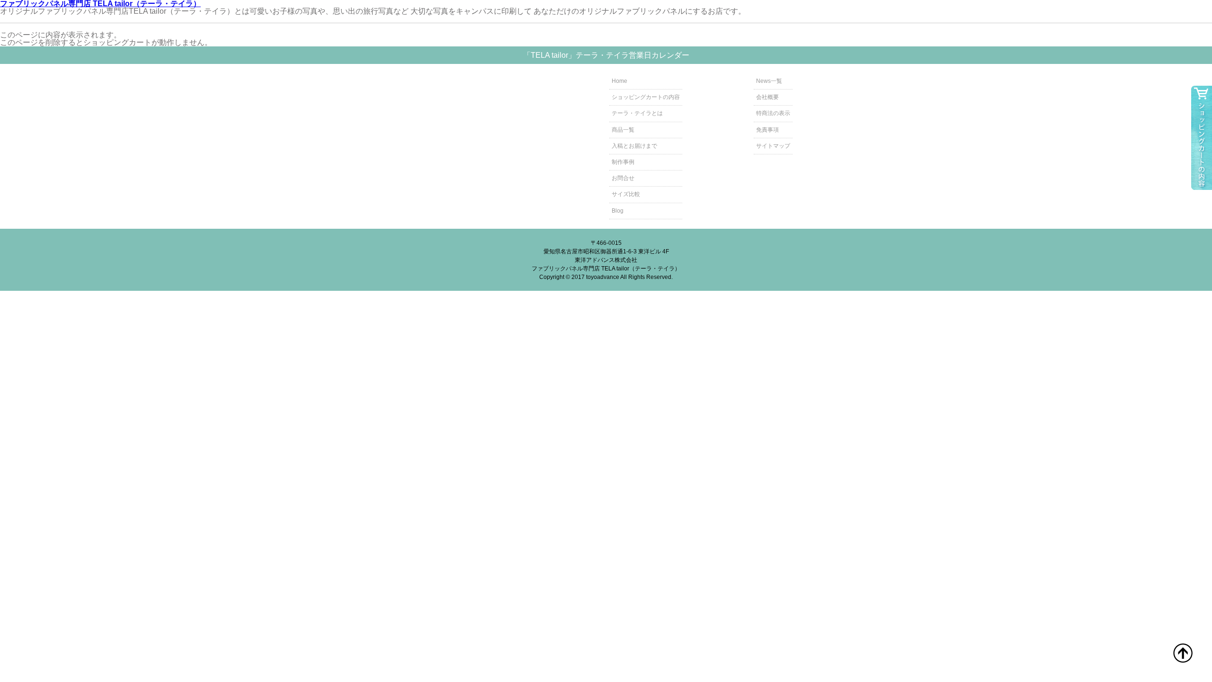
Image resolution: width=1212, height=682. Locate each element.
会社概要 (767, 97)
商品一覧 (623, 129)
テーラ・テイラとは (637, 113)
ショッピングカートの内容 (646, 97)
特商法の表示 (773, 113)
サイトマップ (773, 146)
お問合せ (623, 178)
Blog (618, 210)
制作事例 (623, 162)
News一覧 (769, 81)
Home (619, 81)
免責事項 (767, 129)
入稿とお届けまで (634, 146)
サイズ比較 (626, 194)
